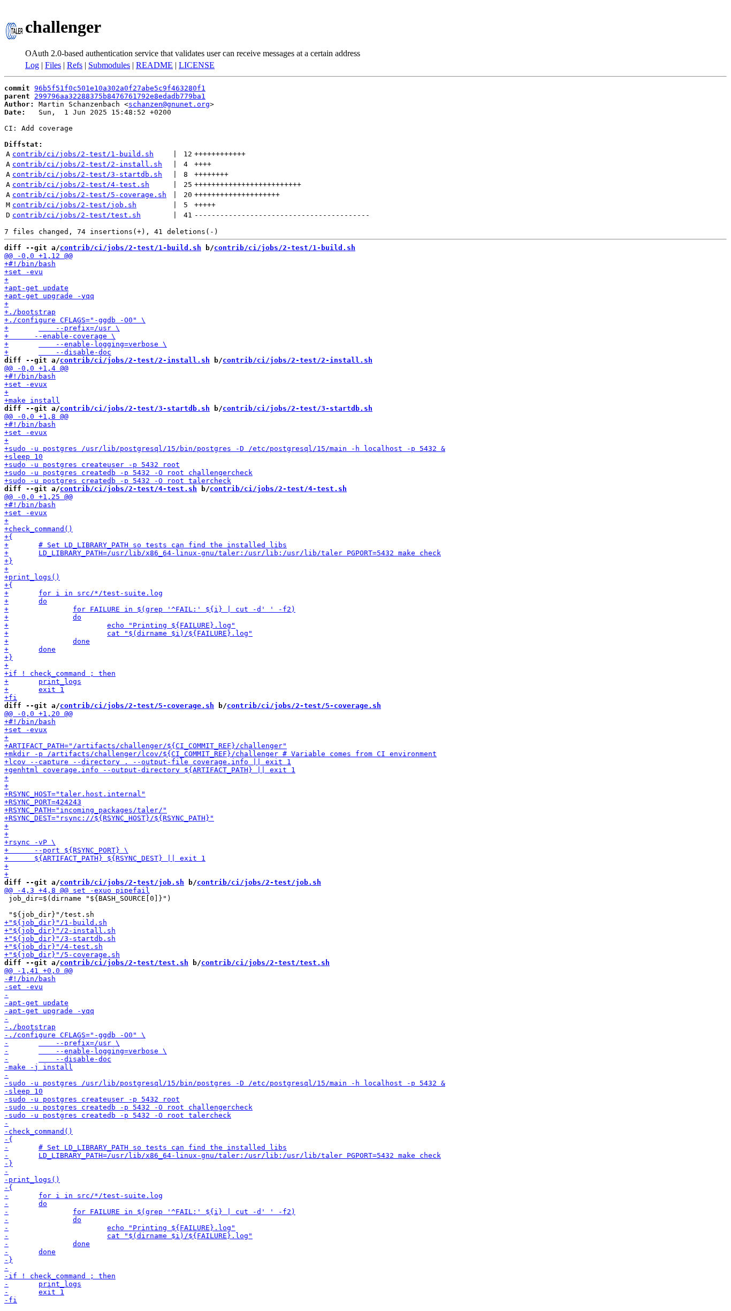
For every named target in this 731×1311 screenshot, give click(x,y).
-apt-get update (36, 1003)
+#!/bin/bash (30, 264)
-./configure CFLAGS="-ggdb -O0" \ (75, 1035)
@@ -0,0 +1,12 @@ (38, 256)
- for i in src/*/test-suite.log (83, 1196)
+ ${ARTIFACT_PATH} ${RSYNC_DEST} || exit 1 (104, 858)
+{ (8, 537)
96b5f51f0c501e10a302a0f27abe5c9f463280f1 (119, 88)
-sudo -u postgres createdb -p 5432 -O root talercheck (117, 1115)
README (154, 65)
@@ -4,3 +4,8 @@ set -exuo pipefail (77, 890)
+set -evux (25, 384)
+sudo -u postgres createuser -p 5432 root (92, 465)
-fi (10, 1300)
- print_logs (42, 1284)
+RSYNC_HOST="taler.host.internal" (75, 794)
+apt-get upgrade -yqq (49, 296)
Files (53, 65)
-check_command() (38, 1131)
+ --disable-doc (57, 352)
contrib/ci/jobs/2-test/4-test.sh (80, 184)
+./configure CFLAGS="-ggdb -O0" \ (75, 320)
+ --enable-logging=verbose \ (85, 344)
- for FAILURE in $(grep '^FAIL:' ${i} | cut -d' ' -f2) (149, 1212)
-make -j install (38, 1067)
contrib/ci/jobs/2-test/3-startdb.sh (87, 174)
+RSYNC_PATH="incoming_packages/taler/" (85, 810)
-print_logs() (32, 1180)
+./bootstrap (30, 312)
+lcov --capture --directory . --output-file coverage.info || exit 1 (147, 762)
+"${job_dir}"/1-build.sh (55, 922)
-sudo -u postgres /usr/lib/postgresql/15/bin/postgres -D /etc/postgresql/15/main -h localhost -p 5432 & (224, 1083)
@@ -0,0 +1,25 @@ (38, 497)
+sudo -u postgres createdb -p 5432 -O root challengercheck (128, 473)
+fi (10, 698)
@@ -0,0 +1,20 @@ (38, 714)
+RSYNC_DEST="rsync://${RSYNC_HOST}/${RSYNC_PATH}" (109, 818)
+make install (32, 400)
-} (8, 1163)
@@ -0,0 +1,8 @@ (36, 416)
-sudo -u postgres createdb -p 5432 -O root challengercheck (128, 1107)
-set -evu (23, 987)
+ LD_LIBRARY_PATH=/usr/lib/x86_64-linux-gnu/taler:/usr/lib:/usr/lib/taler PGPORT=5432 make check (222, 553)
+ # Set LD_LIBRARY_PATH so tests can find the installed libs (145, 545)
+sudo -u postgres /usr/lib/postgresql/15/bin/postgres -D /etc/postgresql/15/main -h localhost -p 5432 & (224, 448)
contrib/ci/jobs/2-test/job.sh (74, 205)
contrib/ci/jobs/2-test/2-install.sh (87, 164)
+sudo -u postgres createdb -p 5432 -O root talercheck (117, 481)
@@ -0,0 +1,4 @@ (36, 368)
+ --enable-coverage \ (60, 336)
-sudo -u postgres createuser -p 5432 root (92, 1099)
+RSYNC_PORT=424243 (42, 802)
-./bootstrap (30, 1027)
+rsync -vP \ (30, 842)
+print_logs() (32, 577)
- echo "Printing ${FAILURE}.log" (119, 1228)
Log (32, 65)
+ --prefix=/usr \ (62, 328)
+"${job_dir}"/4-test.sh (53, 947)
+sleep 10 (23, 457)
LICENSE (197, 65)
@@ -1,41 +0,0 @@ (38, 971)
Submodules (109, 65)
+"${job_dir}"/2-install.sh (60, 930)
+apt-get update (36, 288)
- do (25, 1204)
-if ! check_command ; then (60, 1276)
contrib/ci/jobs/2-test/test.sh (76, 215)
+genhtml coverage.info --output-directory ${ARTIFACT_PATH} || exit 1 (149, 770)
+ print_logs (42, 681)
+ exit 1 (34, 689)
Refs (74, 65)
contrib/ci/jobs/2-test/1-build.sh (83, 154)
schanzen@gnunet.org (169, 104)
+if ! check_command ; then (60, 673)
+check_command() (38, 529)
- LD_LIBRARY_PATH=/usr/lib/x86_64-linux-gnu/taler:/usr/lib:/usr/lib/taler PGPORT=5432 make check (222, 1155)
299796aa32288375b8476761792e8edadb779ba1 (119, 96)
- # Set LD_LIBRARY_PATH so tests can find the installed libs (145, 1147)
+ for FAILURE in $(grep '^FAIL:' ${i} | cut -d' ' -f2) (149, 609)
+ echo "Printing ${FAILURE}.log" (119, 625)
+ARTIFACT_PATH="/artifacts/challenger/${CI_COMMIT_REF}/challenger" (145, 746)
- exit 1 (34, 1292)
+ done (47, 641)
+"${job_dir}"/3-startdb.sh (60, 939)
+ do (25, 601)
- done (47, 1244)
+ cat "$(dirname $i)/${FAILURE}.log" (128, 633)
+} (8, 561)
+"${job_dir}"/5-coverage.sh (62, 955)
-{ (8, 1139)
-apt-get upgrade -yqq (49, 1011)
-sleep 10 (23, 1091)
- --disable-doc (57, 1059)
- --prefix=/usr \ (62, 1043)
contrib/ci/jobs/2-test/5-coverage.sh (89, 195)
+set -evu (23, 272)
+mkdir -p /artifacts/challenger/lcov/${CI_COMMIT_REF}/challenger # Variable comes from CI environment (220, 754)
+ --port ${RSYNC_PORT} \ (66, 850)
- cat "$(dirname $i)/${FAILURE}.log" (128, 1236)
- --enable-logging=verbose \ (85, 1051)
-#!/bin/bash (30, 979)
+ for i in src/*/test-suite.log (83, 593)
